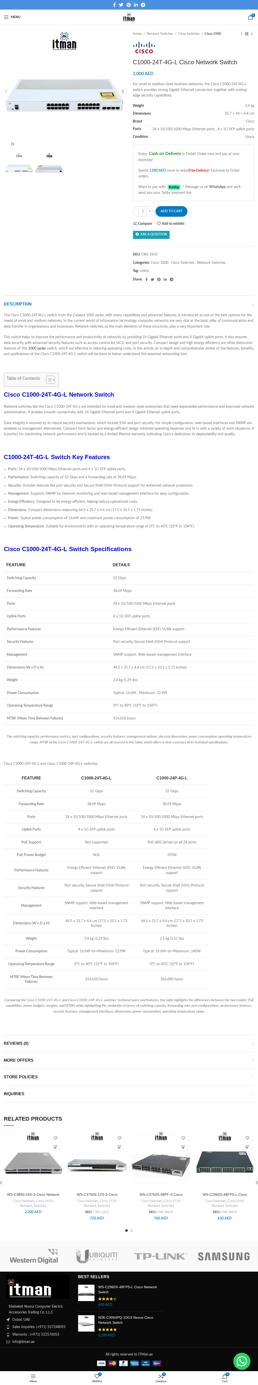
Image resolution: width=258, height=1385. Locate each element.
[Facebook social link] (114, 5)
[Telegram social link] (143, 5)
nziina (144, 271)
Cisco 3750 (108, 1201)
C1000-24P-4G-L (171, 778)
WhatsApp (217, 187)
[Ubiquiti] (97, 1256)
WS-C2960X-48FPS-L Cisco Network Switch (127, 1289)
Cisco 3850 (44, 1201)
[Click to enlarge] (13, 144)
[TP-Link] (160, 1256)
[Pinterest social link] (128, 5)
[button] (55, 1146)
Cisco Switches (189, 34)
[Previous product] (241, 34)
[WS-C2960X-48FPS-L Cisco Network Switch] (86, 1296)
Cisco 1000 (213, 34)
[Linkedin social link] (135, 5)
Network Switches (160, 34)
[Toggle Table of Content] (48, 379)
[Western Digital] (34, 1256)
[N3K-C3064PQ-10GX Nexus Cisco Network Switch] (86, 1326)
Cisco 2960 (236, 1201)
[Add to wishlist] (55, 1138)
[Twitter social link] (121, 5)
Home (137, 34)
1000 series (37, 348)
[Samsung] (223, 1256)
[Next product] (251, 34)
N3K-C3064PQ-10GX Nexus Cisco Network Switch (125, 1320)
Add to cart (171, 211)
